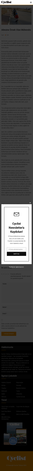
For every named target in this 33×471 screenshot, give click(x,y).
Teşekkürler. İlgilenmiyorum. (16, 267)
